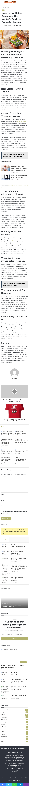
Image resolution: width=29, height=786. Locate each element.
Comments (24, 540)
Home (4, 7)
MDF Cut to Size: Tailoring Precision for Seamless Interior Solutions (18, 688)
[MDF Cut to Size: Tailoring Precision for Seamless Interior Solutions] (5, 690)
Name (3, 494)
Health (3, 724)
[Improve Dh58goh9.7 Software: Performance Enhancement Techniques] (7, 434)
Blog (8, 7)
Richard (5, 25)
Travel (3, 731)
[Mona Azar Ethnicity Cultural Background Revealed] (6, 580)
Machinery (4, 736)
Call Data (4, 739)
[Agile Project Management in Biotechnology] (6, 560)
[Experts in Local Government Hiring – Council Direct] (5, 177)
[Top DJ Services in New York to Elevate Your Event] (6, 547)
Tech (3, 714)
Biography (4, 717)
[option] (14, 600)
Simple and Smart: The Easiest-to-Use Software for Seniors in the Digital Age (19, 168)
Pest (3, 741)
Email (3, 500)
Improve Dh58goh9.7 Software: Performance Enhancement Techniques (7, 442)
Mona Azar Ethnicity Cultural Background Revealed (17, 579)
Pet (3, 729)
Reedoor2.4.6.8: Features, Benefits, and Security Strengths (6, 460)
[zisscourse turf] (10, 2)
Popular (5, 540)
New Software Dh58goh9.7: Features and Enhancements (21, 441)
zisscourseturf (5, 709)
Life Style (4, 722)
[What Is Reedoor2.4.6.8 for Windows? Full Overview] (21, 452)
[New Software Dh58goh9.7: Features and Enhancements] (21, 434)
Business (4, 719)
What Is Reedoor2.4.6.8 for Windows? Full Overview (20, 460)
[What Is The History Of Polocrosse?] (6, 553)
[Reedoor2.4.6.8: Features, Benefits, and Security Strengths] (7, 452)
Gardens (4, 734)
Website (3, 505)
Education (4, 726)
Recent (14, 540)
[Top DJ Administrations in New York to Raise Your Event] (5, 697)
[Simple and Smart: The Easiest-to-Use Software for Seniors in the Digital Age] (5, 168)
